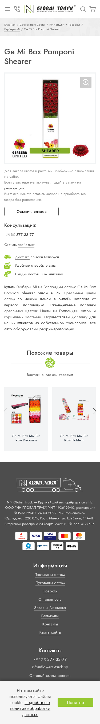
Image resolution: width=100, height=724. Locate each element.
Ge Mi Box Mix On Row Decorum (26, 438)
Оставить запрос (32, 211)
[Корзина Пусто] (92, 9)
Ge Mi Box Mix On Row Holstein (74, 438)
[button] (92, 419)
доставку (79, 317)
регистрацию (14, 188)
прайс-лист (26, 244)
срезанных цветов (20, 311)
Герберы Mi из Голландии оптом (46, 287)
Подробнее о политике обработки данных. (30, 708)
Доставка (22, 256)
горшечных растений (22, 317)
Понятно (75, 702)
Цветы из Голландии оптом (65, 311)
